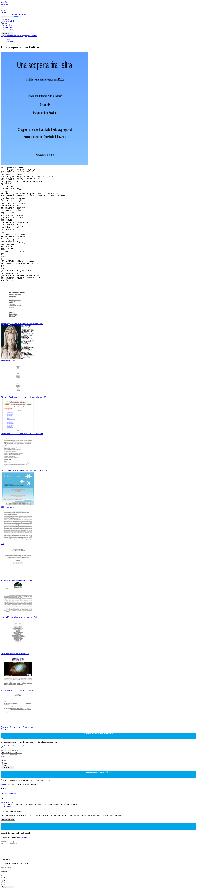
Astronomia (9, 42)
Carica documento (7, 14)
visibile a (4, 761)
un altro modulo (24, 837)
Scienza (8, 40)
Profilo (3, 31)
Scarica (3, 729)
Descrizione (9, 752)
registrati (4, 746)
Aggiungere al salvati (29, 36)
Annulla (4, 887)
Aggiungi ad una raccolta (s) (11, 36)
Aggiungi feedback (8, 819)
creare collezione (7, 767)
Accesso (4, 12)
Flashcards (5, 21)
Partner (10, 802)
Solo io (6, 765)
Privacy (4, 806)
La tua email (5, 859)
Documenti (5, 793)
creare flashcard (20, 14)
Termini (9, 806)
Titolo (3, 748)
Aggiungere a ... (7, 33)
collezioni (12, 21)
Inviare (11, 887)
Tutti (5, 763)
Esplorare (4, 4)
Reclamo (4, 802)
